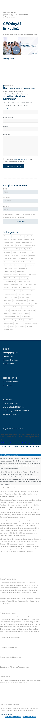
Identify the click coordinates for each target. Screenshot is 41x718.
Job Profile (14, 287)
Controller (31, 252)
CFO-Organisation (26, 249)
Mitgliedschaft (8, 364)
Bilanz (12, 245)
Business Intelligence (30, 245)
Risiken (21, 313)
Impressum (7, 385)
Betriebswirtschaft (27, 242)
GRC (21, 284)
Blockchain (19, 245)
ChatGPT (15, 252)
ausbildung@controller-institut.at (16, 411)
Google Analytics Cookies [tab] (8, 579)
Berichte (17, 242)
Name (5, 109)
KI (19, 287)
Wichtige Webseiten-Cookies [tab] (9, 488)
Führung (6, 284)
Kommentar (7, 134)
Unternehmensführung (30, 323)
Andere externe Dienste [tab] (7, 613)
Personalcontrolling (28, 307)
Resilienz (14, 313)
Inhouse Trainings (10, 360)
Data (31, 262)
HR (26, 284)
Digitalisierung (22, 274)
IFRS (30, 284)
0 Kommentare (15, 34)
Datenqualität (20, 271)
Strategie (14, 320)
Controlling (32, 255)
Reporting (6, 313)
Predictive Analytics (16, 310)
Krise (32, 291)
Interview (6, 287)
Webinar (12, 326)
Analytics (6, 239)
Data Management (19, 265)
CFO (17, 249)
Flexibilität (19, 281)
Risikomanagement (9, 316)
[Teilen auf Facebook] (5, 61)
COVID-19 (16, 262)
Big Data (6, 245)
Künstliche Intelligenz (10, 294)
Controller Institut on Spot (11, 255)
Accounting (7, 236)
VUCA (6, 326)
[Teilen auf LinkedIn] (5, 71)
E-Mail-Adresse (8, 117)
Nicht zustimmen (15, 443)
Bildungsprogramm (10, 353)
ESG (5, 278)
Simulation (7, 320)
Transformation (8, 323)
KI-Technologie (27, 287)
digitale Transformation (10, 274)
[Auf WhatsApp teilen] (5, 67)
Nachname (6, 197)
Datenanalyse (23, 268)
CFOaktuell (7, 252)
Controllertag (23, 255)
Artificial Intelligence (16, 239)
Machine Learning (24, 297)
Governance (14, 284)
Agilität (27, 236)
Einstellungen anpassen (30, 443)
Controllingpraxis (22, 258)
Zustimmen (4, 443)
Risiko (26, 313)
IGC (35, 284)
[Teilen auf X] (5, 64)
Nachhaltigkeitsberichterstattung (23, 303)
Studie (20, 320)
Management (7, 300)
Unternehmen (18, 323)
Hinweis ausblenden (29, 717)
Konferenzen (25, 291)
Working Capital (8, 329)
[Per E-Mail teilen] (5, 74)
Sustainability (28, 320)
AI (31, 236)
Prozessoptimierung (29, 310)
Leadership (21, 294)
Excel (10, 278)
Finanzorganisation (9, 281)
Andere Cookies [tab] (5, 677)
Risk (18, 316)
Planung (6, 310)
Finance (16, 278)
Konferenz (17, 291)
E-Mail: (5, 189)
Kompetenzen (8, 291)
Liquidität (28, 294)
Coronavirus (7, 262)
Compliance (23, 252)
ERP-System (32, 274)
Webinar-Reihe (20, 326)
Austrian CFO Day (29, 239)
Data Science (30, 265)
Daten (15, 268)
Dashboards (24, 262)
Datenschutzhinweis (20, 159)
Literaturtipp (14, 297)
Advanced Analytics (17, 236)
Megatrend (31, 300)
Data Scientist (8, 268)
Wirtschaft (29, 326)
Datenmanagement (9, 271)
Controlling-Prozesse (10, 258)
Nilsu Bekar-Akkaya (30, 34)
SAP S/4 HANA (26, 316)
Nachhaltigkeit (8, 303)
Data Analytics (8, 265)
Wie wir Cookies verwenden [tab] (9, 455)
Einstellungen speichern (13, 717)
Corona (31, 258)
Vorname (6, 206)
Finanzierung (24, 278)
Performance (16, 307)
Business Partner (9, 249)
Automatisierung (8, 242)
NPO (35, 303)
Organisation (7, 307)
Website (5, 126)
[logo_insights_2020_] (17, 4)
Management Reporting (19, 300)
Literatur (6, 297)
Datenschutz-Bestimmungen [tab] (9, 704)
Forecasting (27, 281)
